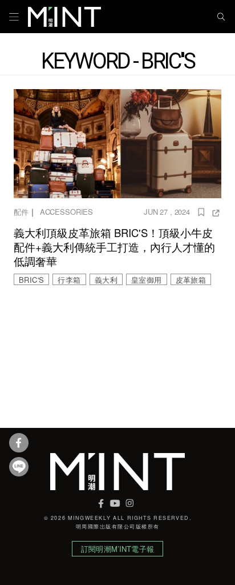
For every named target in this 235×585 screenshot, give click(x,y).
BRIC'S (31, 279)
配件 (21, 211)
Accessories (66, 211)
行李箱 (69, 279)
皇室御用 (146, 279)
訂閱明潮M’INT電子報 (117, 548)
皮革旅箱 (191, 279)
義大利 (106, 279)
